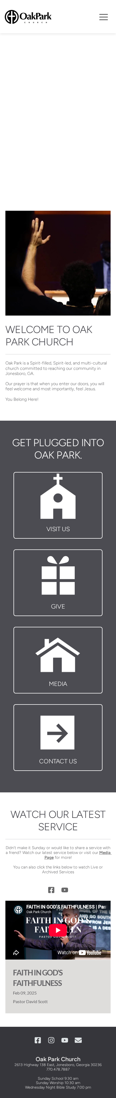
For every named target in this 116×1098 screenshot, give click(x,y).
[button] (103, 17)
